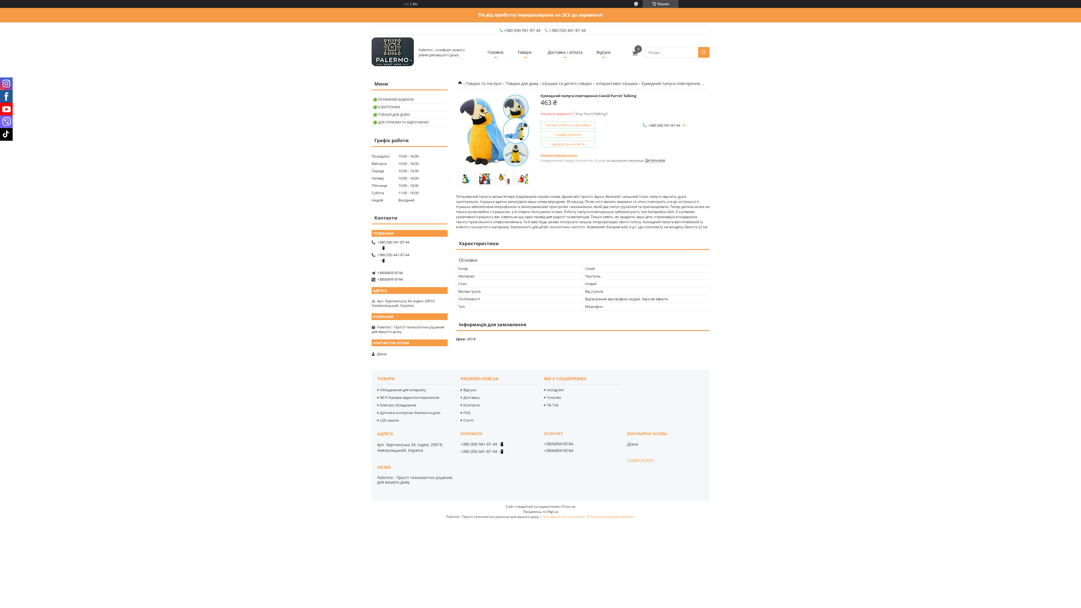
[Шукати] (703, 52)
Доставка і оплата (565, 52)
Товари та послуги (484, 83)
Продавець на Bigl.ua (540, 511)
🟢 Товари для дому (391, 114)
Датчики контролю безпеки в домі (410, 412)
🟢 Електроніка (386, 107)
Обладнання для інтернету (403, 389)
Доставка (471, 397)
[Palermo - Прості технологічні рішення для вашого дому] (393, 52)
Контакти (471, 405)
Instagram (555, 389)
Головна (495, 52)
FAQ (466, 412)
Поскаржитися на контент (564, 516)
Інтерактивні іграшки (617, 83)
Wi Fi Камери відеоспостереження (409, 397)
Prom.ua (568, 506)
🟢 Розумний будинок (393, 99)
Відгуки (604, 52)
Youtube (554, 397)
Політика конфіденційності (612, 516)
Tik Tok (553, 405)
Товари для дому (522, 83)
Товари (524, 52)
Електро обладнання (398, 405)
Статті (468, 420)
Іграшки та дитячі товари (567, 83)
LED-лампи (389, 420)
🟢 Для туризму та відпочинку (401, 122)
